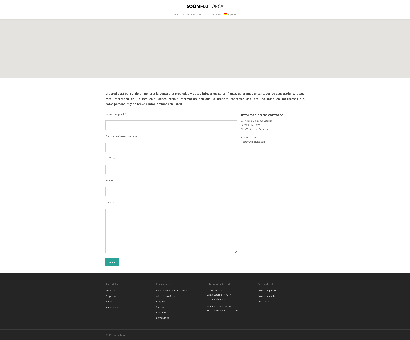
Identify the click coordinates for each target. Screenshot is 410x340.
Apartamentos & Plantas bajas (172, 290)
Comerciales (162, 317)
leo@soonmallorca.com (226, 310)
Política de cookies (267, 296)
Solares (160, 306)
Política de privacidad (269, 290)
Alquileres (161, 312)
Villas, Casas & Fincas (167, 296)
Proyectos (161, 301)
